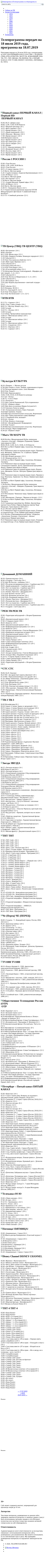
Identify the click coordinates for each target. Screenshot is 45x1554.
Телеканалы (9, 35)
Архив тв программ (12, 12)
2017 (11, 23)
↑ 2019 (22, 1393)
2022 (11, 33)
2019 (11, 27)
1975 (11, 16)
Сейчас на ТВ (10, 10)
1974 (11, 14)
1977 (11, 20)
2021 (11, 31)
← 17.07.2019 (22, 1391)
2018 (11, 25)
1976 (11, 18)
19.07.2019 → (22, 1395)
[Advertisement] (22, 87)
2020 (11, 29)
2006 (11, 21)
